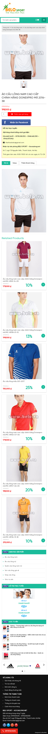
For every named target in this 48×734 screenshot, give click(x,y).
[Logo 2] (24, 666)
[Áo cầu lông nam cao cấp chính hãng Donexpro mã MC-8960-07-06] (24, 412)
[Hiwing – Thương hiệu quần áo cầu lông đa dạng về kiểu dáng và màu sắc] (6, 628)
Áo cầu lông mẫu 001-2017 (14, 381)
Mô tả (6, 163)
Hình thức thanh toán (12, 697)
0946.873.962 (8, 139)
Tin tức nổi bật (10, 684)
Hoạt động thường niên (13, 690)
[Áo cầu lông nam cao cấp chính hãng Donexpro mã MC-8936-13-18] (24, 515)
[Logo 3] (38, 666)
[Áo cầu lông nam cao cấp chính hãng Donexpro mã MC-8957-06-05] (24, 464)
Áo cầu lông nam (16, 27)
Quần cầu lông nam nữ (13, 566)
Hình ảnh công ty (11, 687)
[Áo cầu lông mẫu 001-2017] (24, 361)
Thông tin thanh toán (12, 700)
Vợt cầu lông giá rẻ (12, 570)
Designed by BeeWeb (41, 732)
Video (15, 163)
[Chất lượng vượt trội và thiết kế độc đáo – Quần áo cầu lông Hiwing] (6, 656)
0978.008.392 (20, 136)
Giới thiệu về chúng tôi (13, 681)
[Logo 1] (10, 666)
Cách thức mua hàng (12, 706)
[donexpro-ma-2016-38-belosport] (23, 84)
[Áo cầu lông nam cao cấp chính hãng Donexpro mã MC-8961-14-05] (24, 259)
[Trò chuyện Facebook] (16, 122)
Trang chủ (6, 27)
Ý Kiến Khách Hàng (27, 163)
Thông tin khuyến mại (12, 703)
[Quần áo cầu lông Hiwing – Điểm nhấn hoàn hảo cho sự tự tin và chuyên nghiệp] (6, 637)
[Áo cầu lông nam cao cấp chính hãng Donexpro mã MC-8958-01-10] (24, 310)
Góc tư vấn (9, 579)
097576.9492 (10, 731)
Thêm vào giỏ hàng (20, 114)
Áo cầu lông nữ (10, 561)
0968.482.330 (32, 136)
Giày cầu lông (10, 575)
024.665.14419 (8, 136)
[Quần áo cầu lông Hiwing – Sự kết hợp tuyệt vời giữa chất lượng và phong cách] (6, 646)
